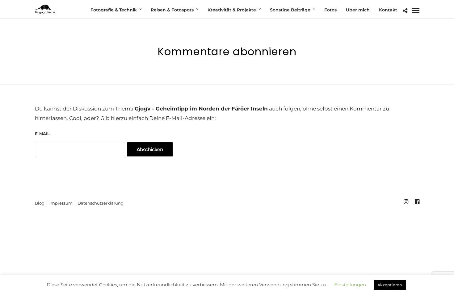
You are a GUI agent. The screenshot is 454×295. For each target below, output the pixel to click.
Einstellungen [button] (350, 285)
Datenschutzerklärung (101, 203)
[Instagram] (405, 202)
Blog (40, 203)
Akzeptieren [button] (389, 284)
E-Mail (42, 133)
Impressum (61, 203)
